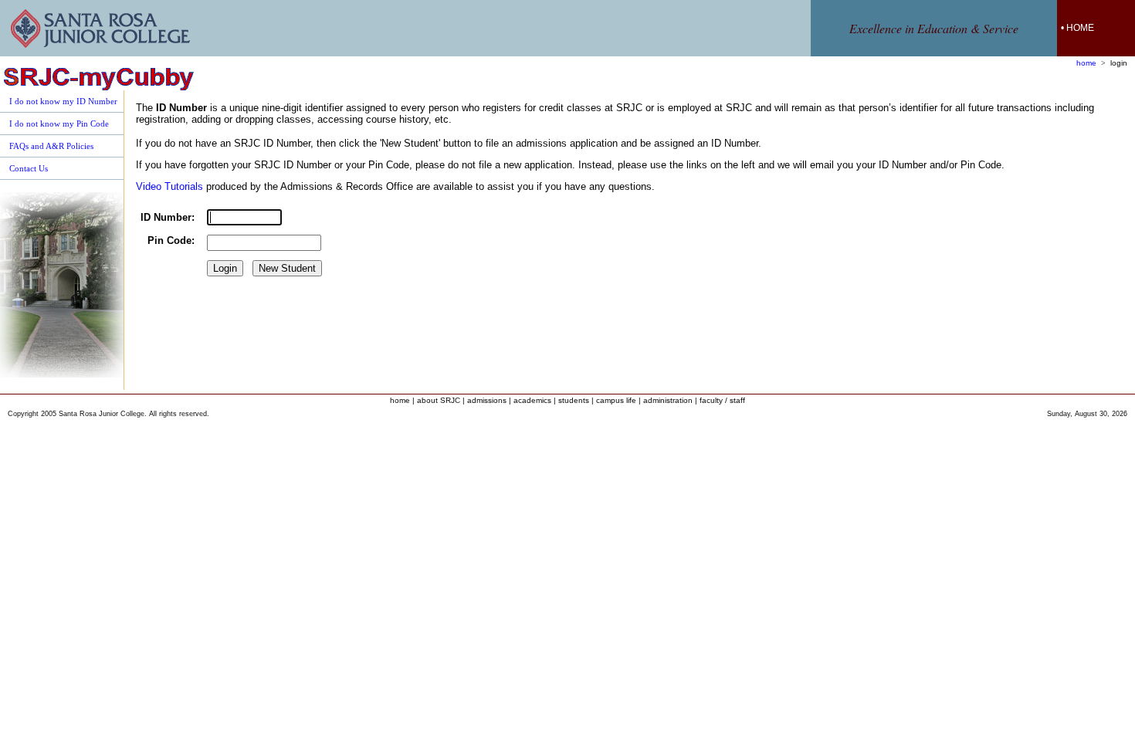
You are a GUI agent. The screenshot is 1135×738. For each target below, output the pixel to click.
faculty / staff (722, 400)
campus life (616, 400)
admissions (487, 400)
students (573, 400)
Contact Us (28, 168)
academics (532, 400)
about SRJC (438, 400)
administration (668, 400)
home (1086, 63)
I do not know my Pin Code (59, 123)
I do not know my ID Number (63, 101)
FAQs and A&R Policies (51, 146)
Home (1080, 27)
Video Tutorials (169, 186)
